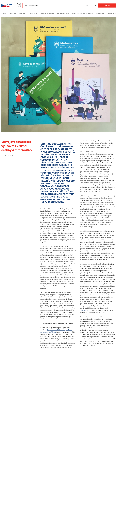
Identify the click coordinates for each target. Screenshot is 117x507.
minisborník (85, 310)
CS (95, 5)
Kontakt (107, 5)
